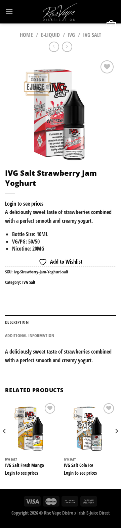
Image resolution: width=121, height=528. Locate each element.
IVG (71, 35)
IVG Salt (28, 282)
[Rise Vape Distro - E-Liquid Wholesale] (60, 11)
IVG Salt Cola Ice (78, 465)
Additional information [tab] (29, 335)
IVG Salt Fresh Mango (24, 465)
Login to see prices (24, 203)
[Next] (116, 445)
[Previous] (4, 445)
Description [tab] (17, 322)
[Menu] (9, 11)
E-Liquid (50, 35)
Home (26, 35)
